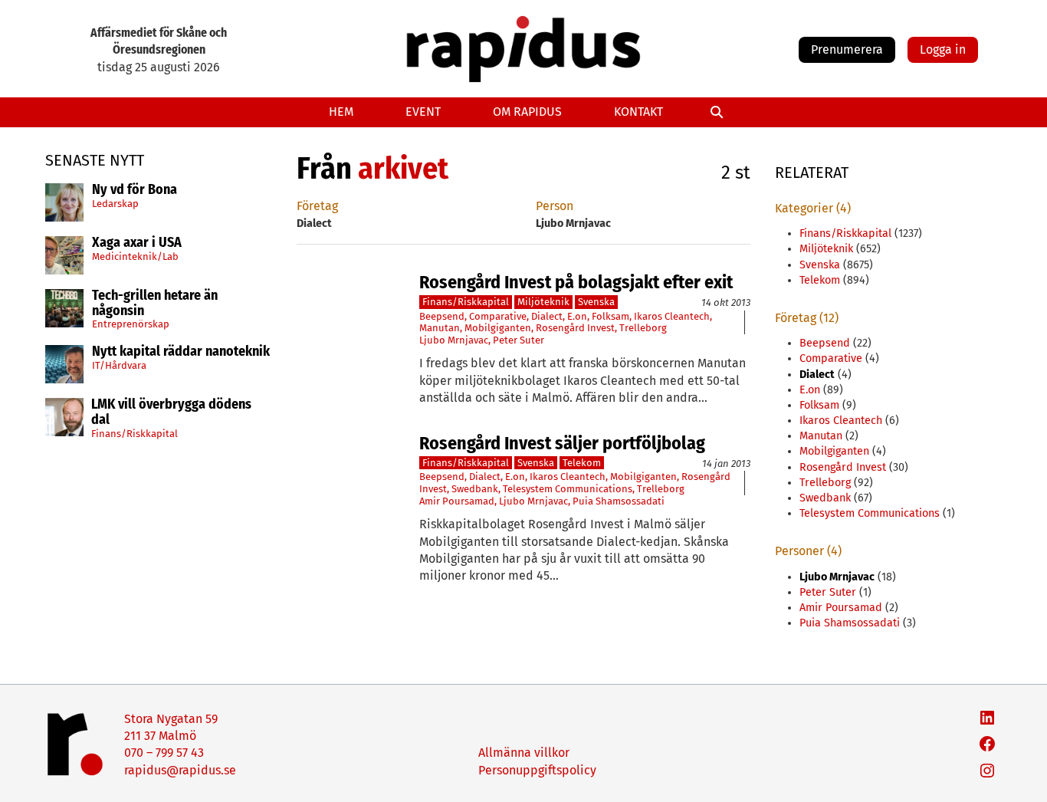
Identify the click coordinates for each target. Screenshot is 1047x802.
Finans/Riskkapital (134, 433)
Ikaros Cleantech (672, 316)
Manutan (439, 328)
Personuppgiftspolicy (537, 770)
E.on (577, 316)
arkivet (403, 168)
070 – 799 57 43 (164, 752)
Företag (317, 206)
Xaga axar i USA (137, 243)
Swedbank (474, 489)
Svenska (596, 301)
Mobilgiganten (497, 328)
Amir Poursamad (456, 501)
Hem (341, 111)
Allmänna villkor (523, 752)
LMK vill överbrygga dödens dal (171, 412)
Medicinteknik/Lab (135, 255)
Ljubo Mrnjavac (453, 340)
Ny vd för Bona (134, 190)
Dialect (547, 316)
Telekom (582, 462)
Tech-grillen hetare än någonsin (155, 303)
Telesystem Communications (567, 489)
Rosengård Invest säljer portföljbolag (562, 443)
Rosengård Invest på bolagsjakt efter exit (576, 282)
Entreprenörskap (130, 324)
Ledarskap (115, 203)
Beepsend (441, 316)
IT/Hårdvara (119, 365)
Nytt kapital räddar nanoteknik (181, 352)
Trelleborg (643, 328)
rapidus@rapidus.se (180, 770)
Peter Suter (518, 340)
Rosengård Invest (575, 328)
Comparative (498, 316)
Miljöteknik (543, 301)
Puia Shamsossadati (619, 501)
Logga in (943, 49)
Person (554, 206)
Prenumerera (847, 49)
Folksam (610, 316)
